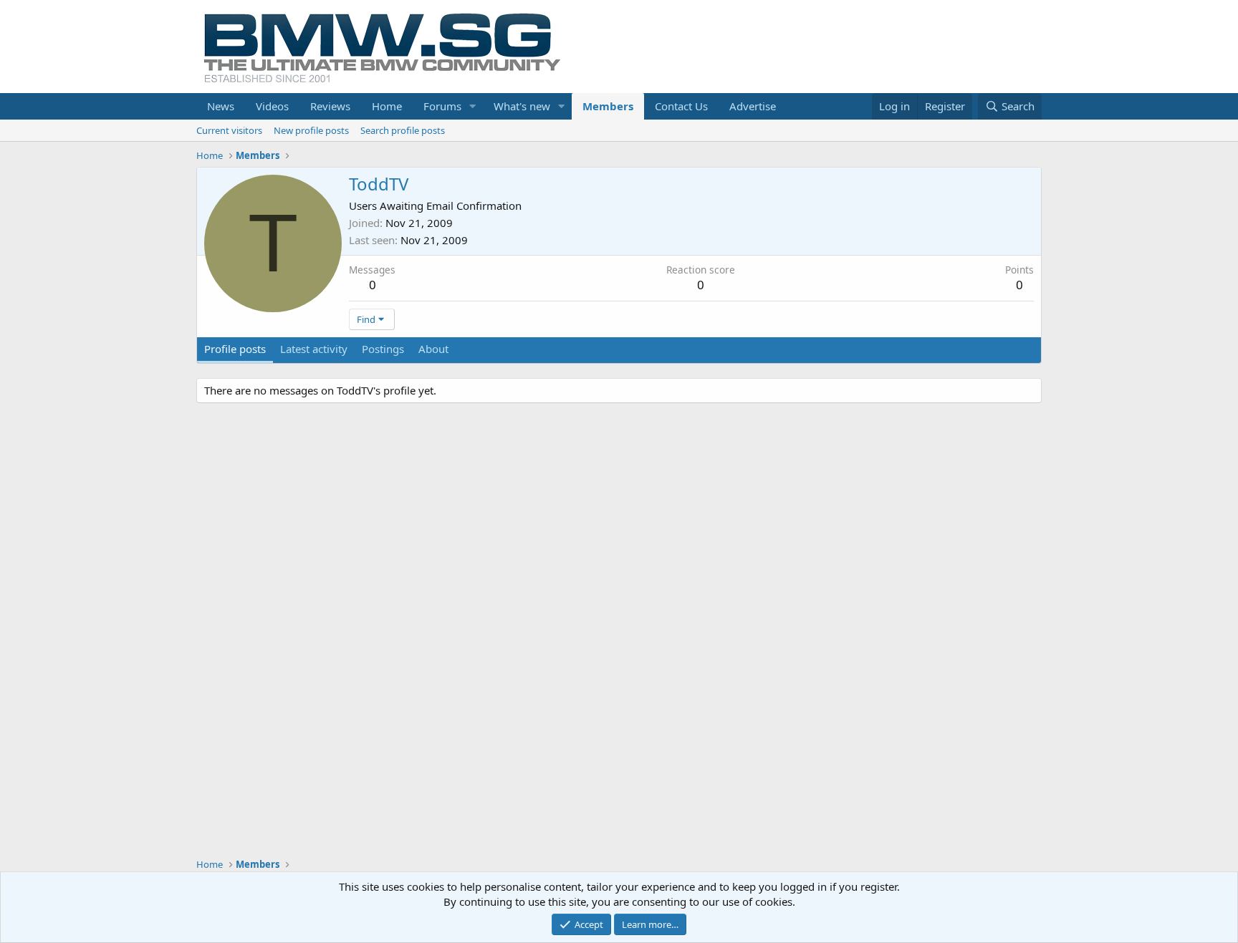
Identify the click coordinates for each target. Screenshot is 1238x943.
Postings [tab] (383, 349)
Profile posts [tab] (235, 349)
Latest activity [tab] (313, 349)
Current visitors (229, 130)
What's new (522, 106)
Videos (272, 106)
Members (607, 106)
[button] (473, 106)
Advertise (752, 106)
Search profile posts (402, 130)
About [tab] (433, 349)
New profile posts (311, 130)
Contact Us (681, 106)
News (220, 106)
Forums (442, 106)
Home (387, 106)
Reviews (330, 106)
